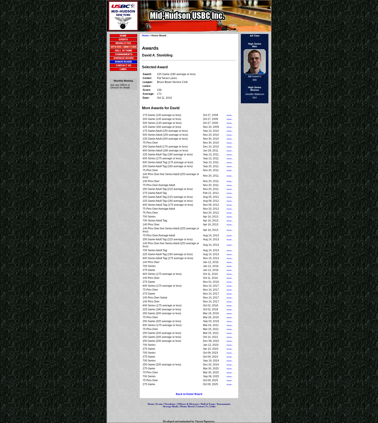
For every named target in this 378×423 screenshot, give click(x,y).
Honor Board (187, 406)
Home (145, 35)
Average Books (170, 406)
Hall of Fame (208, 404)
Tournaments (223, 404)
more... (230, 115)
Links (212, 406)
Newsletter (170, 404)
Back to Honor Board (189, 394)
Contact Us (202, 406)
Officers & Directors (188, 404)
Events (159, 404)
